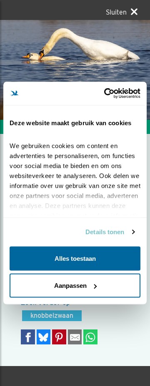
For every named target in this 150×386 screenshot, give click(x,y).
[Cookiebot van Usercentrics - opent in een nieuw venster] (105, 93)
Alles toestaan (75, 258)
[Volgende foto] (37, 70)
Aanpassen (70, 285)
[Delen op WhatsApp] (90, 336)
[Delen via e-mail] (75, 336)
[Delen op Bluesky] (44, 336)
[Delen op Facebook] (28, 336)
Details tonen (104, 231)
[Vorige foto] (112, 70)
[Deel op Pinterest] (59, 336)
